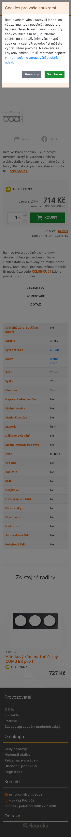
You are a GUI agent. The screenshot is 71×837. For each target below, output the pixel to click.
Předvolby (31, 74)
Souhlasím (54, 74)
